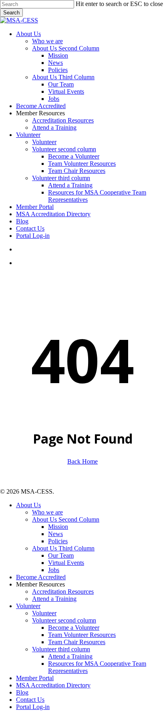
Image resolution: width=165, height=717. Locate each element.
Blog (22, 692)
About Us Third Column (63, 548)
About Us (28, 505)
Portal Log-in (33, 706)
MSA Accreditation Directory (53, 685)
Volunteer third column (61, 649)
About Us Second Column (65, 519)
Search (11, 13)
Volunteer (28, 606)
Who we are (47, 512)
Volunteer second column (64, 620)
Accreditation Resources (63, 591)
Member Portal (35, 678)
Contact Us (30, 699)
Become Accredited (41, 577)
